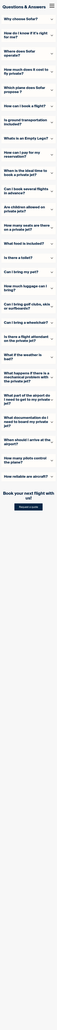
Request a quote (28, 506)
